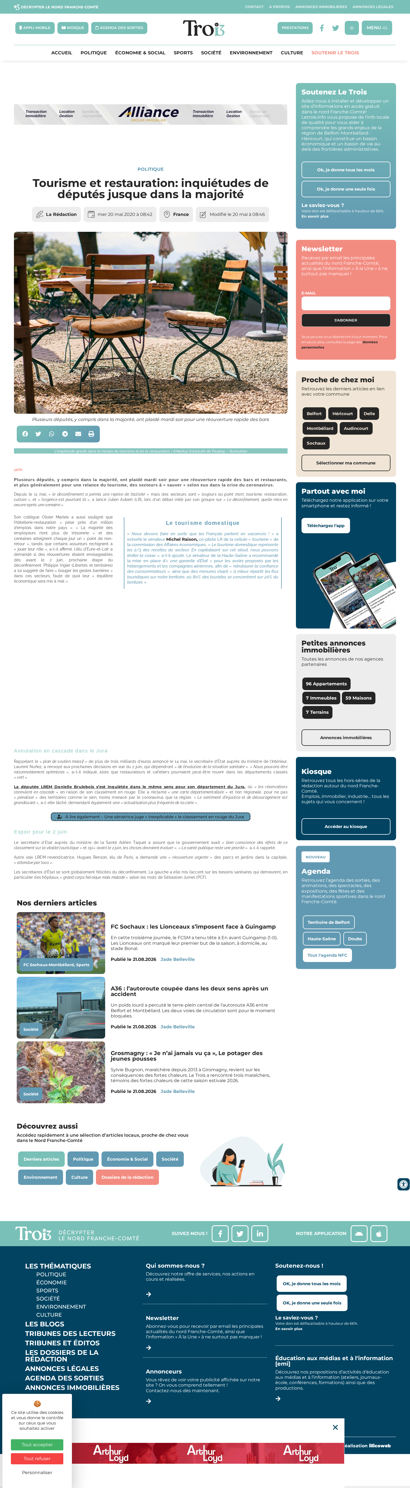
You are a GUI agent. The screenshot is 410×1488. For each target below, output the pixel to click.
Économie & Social (140, 53)
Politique (94, 53)
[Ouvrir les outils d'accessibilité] (403, 1184)
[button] (25, 434)
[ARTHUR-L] (205, 1453)
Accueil (61, 53)
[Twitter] (336, 28)
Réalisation (366, 1445)
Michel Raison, (181, 539)
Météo (37, 1406)
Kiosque (41, 1397)
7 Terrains (317, 712)
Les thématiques (58, 1266)
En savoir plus (315, 216)
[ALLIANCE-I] (151, 147)
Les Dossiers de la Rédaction (61, 1356)
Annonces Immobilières (321, 7)
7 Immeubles (321, 698)
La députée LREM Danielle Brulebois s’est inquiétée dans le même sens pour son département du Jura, (129, 786)
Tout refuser (37, 1458)
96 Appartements (326, 683)
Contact (254, 7)
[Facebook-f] (322, 28)
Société (211, 53)
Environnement (251, 53)
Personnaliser (37, 1472)
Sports (183, 53)
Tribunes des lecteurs (70, 1333)
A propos (279, 7)
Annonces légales (373, 7)
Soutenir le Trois (335, 53)
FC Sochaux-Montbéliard (48, 964)
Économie (51, 1282)
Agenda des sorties (64, 1378)
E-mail (309, 293)
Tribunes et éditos (62, 1343)
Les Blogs (44, 1324)
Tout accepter (37, 1444)
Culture (292, 53)
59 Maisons (359, 698)
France (181, 214)
